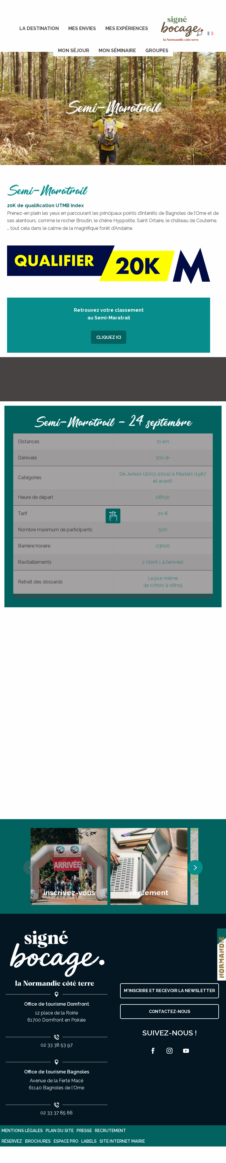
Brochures (38, 1141)
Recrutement (110, 1130)
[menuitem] (39, 28)
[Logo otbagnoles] (56, 958)
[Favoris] (189, 33)
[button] (199, 33)
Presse (84, 1130)
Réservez (11, 1141)
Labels (89, 1141)
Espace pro (66, 1141)
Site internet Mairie (122, 1141)
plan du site (60, 1130)
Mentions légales (22, 1130)
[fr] (211, 33)
